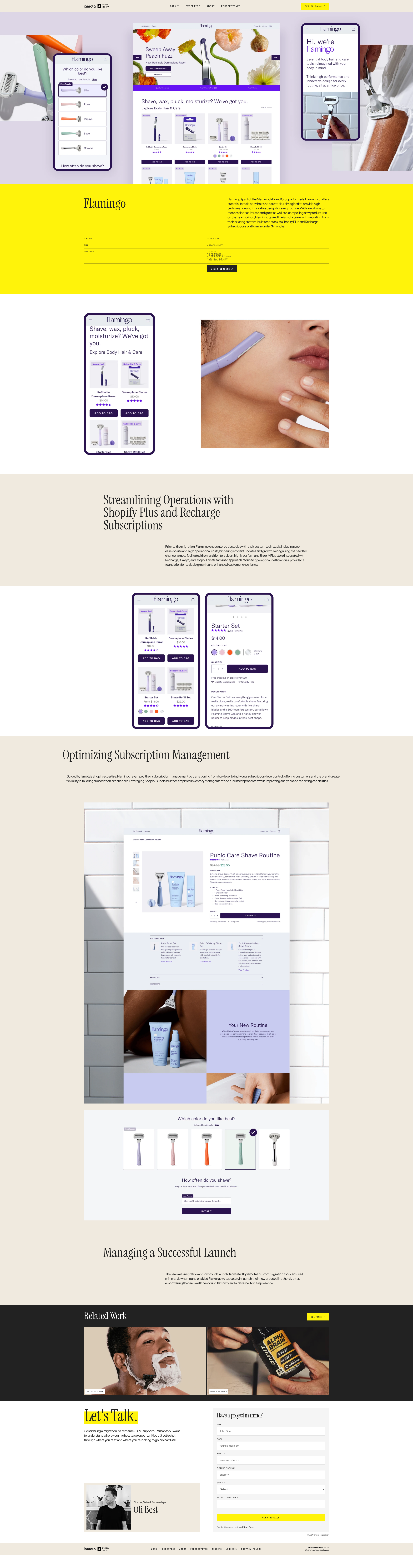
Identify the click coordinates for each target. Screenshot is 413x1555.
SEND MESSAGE (271, 1517)
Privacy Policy (247, 1527)
